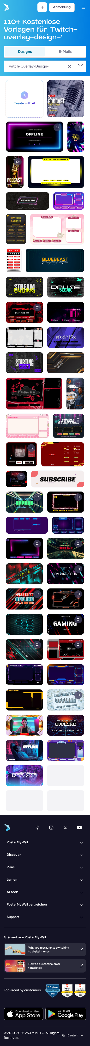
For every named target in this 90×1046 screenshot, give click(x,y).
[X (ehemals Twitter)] (65, 827)
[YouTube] (79, 827)
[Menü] (83, 7)
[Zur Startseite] (5, 7)
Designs (25, 51)
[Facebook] (37, 827)
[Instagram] (51, 827)
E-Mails (65, 51)
